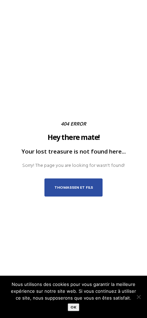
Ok (73, 307)
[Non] (138, 296)
